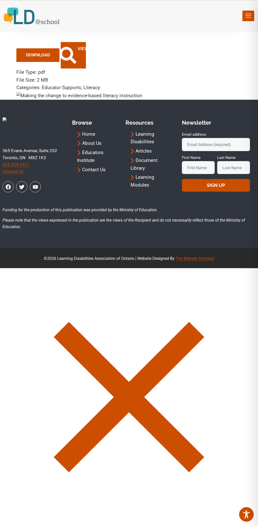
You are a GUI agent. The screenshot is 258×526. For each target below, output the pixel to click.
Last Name (226, 157)
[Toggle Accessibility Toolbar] (246, 514)
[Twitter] (21, 186)
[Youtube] (35, 186)
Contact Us (13, 171)
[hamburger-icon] (248, 16)
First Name (191, 157)
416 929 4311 (16, 164)
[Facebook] (8, 186)
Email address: (194, 134)
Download (38, 55)
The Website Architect (195, 258)
